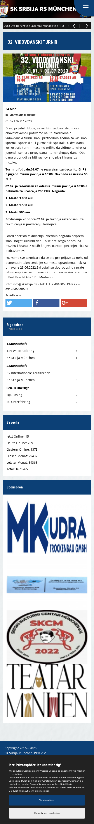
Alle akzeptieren (47, 800)
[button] (18, 303)
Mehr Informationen (38, 790)
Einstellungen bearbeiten (47, 813)
